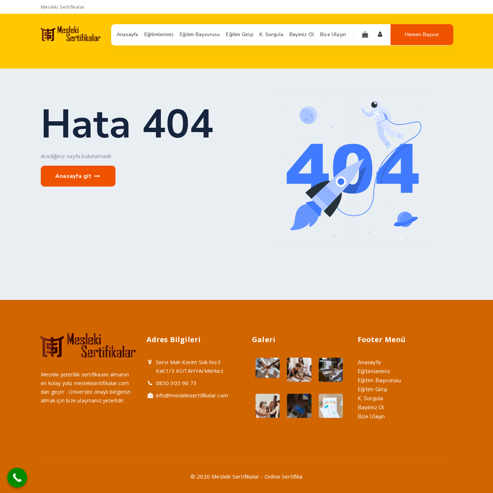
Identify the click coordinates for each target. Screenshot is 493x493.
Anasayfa (369, 362)
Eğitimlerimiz (374, 371)
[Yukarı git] (470, 470)
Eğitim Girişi (373, 389)
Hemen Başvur (422, 34)
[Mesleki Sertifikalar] (70, 39)
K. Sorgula (370, 398)
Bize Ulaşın (371, 416)
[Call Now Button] (17, 478)
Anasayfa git (74, 176)
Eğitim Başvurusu (379, 380)
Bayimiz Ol (371, 407)
